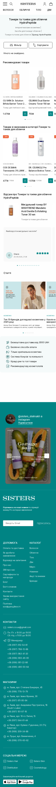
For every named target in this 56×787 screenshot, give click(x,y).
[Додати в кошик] (25, 113)
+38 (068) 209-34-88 (17, 731)
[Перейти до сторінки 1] (25, 119)
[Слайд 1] (17, 265)
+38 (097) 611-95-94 (17, 700)
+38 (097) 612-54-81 (17, 645)
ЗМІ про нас (9, 570)
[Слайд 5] (25, 265)
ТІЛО (38, 10)
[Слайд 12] (38, 265)
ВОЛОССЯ (8, 10)
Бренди (33, 581)
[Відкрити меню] (5, 4)
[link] (51, 4)
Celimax (32, 97)
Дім (31, 562)
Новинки (34, 571)
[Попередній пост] (9, 455)
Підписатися (25, 422)
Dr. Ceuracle (34, 164)
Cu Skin (6, 97)
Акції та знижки (37, 576)
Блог (5, 582)
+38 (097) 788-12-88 (17, 649)
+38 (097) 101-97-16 (17, 711)
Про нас (7, 565)
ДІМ (49, 10)
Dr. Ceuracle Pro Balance (47, 164)
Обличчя (34, 552)
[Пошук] (11, 4)
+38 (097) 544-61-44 (17, 720)
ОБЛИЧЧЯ (24, 10)
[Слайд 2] (19, 265)
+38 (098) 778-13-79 (17, 691)
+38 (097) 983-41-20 (17, 653)
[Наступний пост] (46, 455)
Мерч (32, 567)
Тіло (32, 557)
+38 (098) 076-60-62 (18, 740)
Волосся (34, 548)
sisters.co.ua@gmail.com (19, 627)
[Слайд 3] (21, 265)
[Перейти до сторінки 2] (25, 332)
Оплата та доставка (13, 548)
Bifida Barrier (17, 97)
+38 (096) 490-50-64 (18, 667)
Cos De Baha (8, 164)
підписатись (44, 523)
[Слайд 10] (34, 265)
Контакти (7, 591)
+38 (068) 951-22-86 (17, 662)
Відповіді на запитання (14, 560)
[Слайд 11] (36, 265)
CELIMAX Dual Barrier (45, 97)
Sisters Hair (12, 761)
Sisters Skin (39, 761)
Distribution (12, 767)
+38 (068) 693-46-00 (18, 658)
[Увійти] (45, 4)
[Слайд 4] (23, 265)
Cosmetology (40, 767)
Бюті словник (9, 586)
